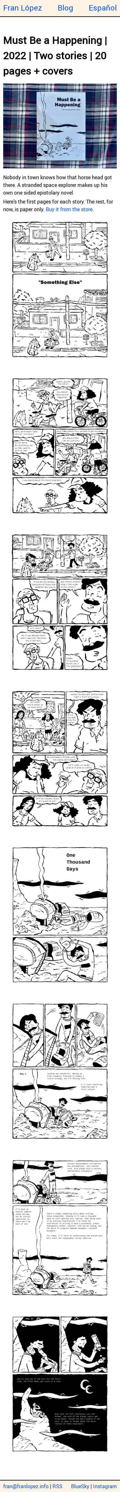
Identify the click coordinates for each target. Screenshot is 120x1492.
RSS (57, 1486)
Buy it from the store (69, 209)
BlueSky (80, 1486)
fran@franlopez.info (26, 1486)
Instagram (105, 1486)
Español (103, 8)
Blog (65, 8)
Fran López (22, 8)
